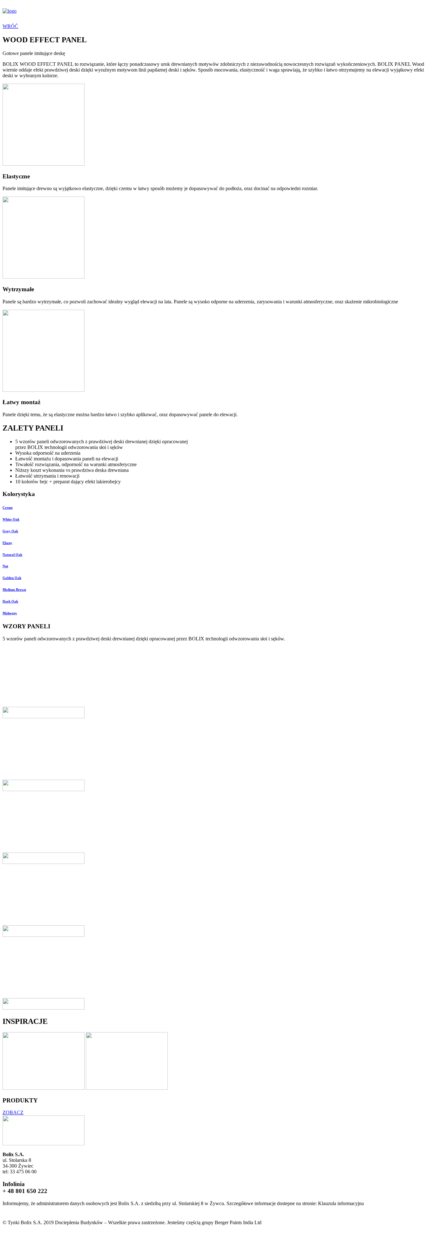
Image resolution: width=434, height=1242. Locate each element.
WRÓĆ (10, 26)
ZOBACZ (13, 1112)
